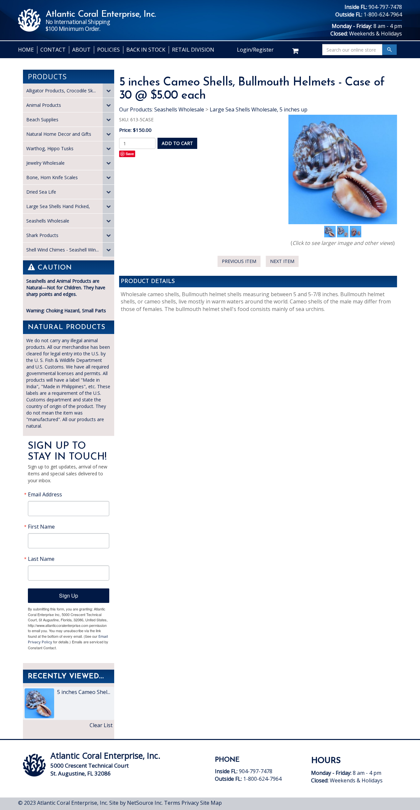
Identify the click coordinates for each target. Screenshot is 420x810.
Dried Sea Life (41, 192)
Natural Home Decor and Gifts (58, 134)
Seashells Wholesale (47, 221)
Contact (53, 49)
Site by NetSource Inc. (136, 802)
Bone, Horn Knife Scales (52, 177)
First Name (41, 526)
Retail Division (193, 49)
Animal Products (43, 105)
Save (130, 153)
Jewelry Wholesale (45, 163)
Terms (172, 802)
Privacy (190, 802)
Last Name (41, 558)
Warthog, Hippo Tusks (50, 148)
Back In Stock (145, 49)
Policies (108, 49)
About (81, 49)
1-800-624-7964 (383, 14)
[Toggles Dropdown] (108, 90)
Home (26, 49)
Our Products (135, 109)
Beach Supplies (42, 119)
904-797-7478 (385, 7)
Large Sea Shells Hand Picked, (58, 206)
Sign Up (68, 595)
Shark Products (42, 235)
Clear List (101, 725)
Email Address (45, 494)
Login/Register (255, 49)
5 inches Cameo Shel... (83, 692)
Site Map (211, 802)
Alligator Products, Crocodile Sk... (61, 90)
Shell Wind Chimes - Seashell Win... (62, 250)
